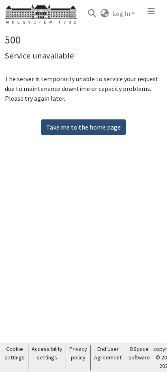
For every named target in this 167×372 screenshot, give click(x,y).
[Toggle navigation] (151, 13)
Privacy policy (78, 353)
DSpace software (139, 353)
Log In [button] (122, 13)
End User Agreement (108, 353)
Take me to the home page (83, 127)
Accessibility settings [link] (47, 353)
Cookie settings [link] (14, 353)
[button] (92, 13)
